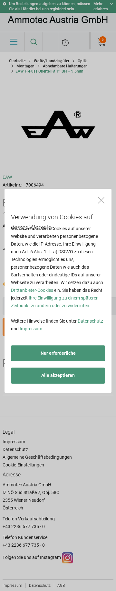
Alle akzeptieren (58, 375)
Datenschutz (90, 321)
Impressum (31, 328)
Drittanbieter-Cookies (32, 290)
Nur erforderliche (58, 353)
